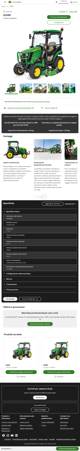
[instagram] (8, 435)
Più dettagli (10, 299)
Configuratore (59, 22)
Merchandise (64, 422)
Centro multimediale (47, 422)
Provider (52, 439)
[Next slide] (44, 197)
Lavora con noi (24, 422)
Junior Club (63, 425)
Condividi (62, 12)
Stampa (72, 12)
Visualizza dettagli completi (40, 102)
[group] (11, 88)
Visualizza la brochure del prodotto (19, 108)
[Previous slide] (36, 197)
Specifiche (7, 449)
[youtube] (12, 435)
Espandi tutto (70, 204)
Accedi (75, 2)
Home (3, 6)
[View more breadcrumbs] (7, 6)
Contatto (7, 439)
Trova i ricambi (50, 108)
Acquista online (6, 425)
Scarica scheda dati (28, 299)
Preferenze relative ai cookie (66, 439)
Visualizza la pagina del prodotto (21, 372)
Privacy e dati (43, 439)
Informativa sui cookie (20, 439)
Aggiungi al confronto (52, 204)
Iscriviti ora (40, 397)
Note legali (33, 439)
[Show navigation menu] (5, 2)
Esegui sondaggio (40, 410)
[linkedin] (16, 435)
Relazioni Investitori (26, 425)
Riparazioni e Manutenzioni (6, 430)
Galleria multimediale (26, 428)
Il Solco (43, 425)
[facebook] (3, 435)
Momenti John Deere (66, 428)
